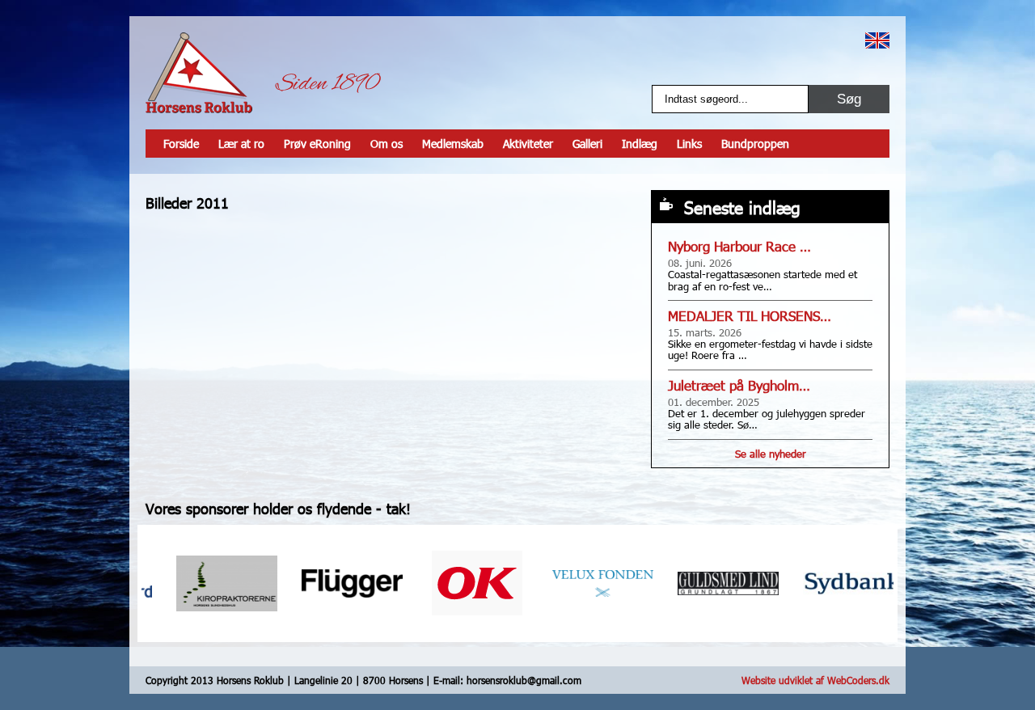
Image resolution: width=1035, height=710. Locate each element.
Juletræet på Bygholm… (739, 385)
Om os (386, 143)
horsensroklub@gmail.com (524, 680)
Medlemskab (453, 143)
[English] (877, 40)
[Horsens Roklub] (199, 72)
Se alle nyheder (770, 453)
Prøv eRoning (317, 143)
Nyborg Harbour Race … (739, 246)
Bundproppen (755, 143)
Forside (181, 143)
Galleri (587, 143)
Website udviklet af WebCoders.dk (815, 680)
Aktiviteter (528, 143)
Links (689, 143)
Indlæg (639, 143)
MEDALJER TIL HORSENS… (749, 316)
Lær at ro (241, 143)
